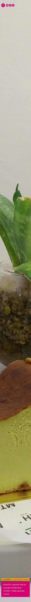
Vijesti (26, 579)
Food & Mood (18, 579)
